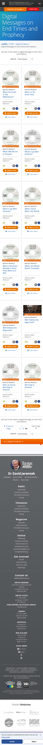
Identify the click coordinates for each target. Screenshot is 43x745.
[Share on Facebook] (17, 108)
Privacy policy (6, 737)
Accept (12, 742)
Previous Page (9, 427)
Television (21, 502)
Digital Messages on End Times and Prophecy (18, 47)
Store (11, 44)
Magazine (21, 519)
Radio (21, 486)
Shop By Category (15, 9)
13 (23, 428)
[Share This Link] (13, 108)
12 (20, 428)
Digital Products (22, 44)
